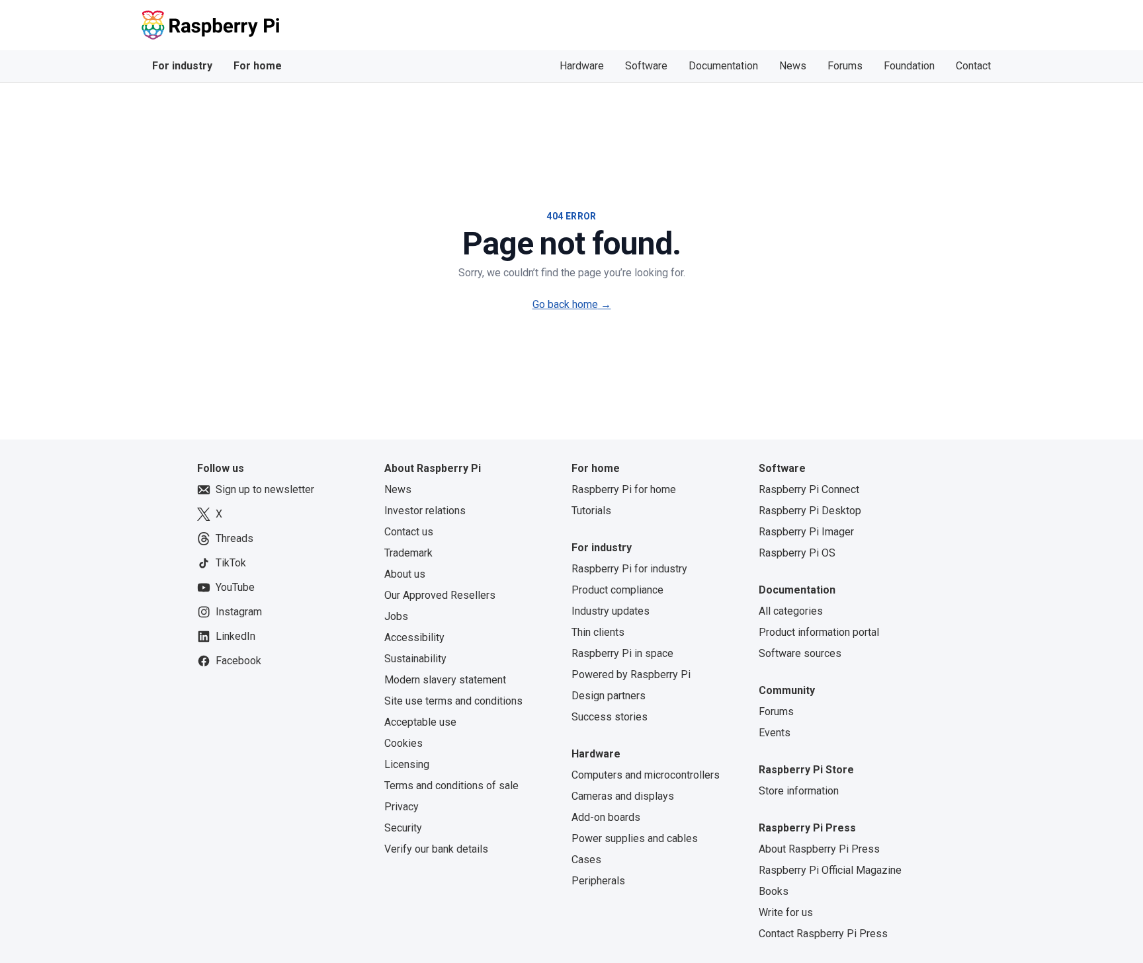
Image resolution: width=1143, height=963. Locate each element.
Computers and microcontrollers (646, 775)
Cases (586, 859)
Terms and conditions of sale (451, 785)
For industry (182, 65)
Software (646, 65)
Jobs (396, 616)
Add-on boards (606, 817)
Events (774, 732)
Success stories (610, 717)
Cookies (403, 743)
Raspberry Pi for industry (629, 568)
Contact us (408, 531)
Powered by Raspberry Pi (631, 674)
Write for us (786, 912)
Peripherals (598, 880)
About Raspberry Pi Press (819, 849)
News (792, 65)
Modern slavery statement (445, 680)
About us (404, 574)
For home (257, 65)
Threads (234, 538)
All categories (791, 611)
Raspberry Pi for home (624, 489)
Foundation (909, 65)
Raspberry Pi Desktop (810, 510)
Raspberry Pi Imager (806, 531)
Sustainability (415, 658)
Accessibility (414, 637)
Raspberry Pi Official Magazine (830, 870)
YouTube (235, 587)
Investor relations (425, 510)
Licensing (406, 764)
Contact (973, 65)
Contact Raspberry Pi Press (823, 933)
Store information (799, 791)
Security (403, 828)
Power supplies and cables (635, 838)
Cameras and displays (623, 796)
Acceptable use (420, 722)
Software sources (800, 653)
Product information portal (819, 632)
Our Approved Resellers (439, 595)
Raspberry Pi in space (622, 653)
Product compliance (617, 590)
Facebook (238, 660)
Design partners (609, 695)
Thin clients (598, 632)
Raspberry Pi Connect (809, 489)
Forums (845, 65)
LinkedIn (235, 636)
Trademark (408, 553)
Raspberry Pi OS (797, 553)
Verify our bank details (436, 849)
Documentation (723, 65)
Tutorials (591, 510)
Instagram (239, 611)
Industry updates (611, 611)
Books (773, 891)
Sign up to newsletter (265, 489)
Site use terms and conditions (453, 701)
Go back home (571, 304)
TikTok (231, 563)
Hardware (582, 65)
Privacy (401, 806)
